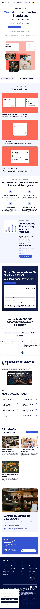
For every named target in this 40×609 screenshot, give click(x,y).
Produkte (4, 572)
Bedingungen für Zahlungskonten (32, 578)
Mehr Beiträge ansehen (32, 432)
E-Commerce (13, 568)
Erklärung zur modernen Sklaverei (32, 580)
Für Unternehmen (6, 571)
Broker (12, 571)
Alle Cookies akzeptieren (9, 599)
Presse (22, 574)
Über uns (22, 568)
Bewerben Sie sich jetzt (10, 282)
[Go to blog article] (10, 447)
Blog (21, 571)
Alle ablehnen (9, 602)
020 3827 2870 (9, 528)
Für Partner (5, 569)
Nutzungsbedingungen (33, 568)
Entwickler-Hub (5, 574)
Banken (12, 573)
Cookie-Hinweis (32, 571)
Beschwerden (31, 573)
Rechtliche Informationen (31, 575)
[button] (34, 2)
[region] (9, 598)
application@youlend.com (21, 528)
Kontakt (22, 573)
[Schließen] (18, 590)
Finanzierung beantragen (14, 26)
